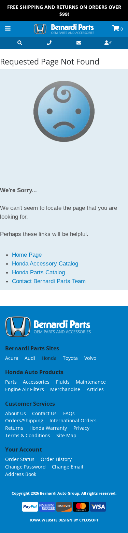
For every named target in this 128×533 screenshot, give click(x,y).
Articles (95, 389)
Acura (11, 358)
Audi (30, 358)
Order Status (19, 459)
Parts (11, 382)
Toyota (70, 358)
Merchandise (65, 389)
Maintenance (91, 382)
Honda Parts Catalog (38, 272)
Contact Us (44, 413)
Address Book (20, 474)
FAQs (69, 413)
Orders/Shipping (24, 420)
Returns (14, 428)
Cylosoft (88, 519)
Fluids (63, 382)
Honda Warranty (48, 428)
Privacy (81, 428)
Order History (56, 459)
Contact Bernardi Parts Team (49, 281)
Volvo (90, 358)
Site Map (66, 435)
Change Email (67, 466)
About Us (15, 413)
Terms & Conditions (27, 435)
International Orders (73, 420)
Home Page (27, 254)
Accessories (36, 382)
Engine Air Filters (24, 389)
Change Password (25, 466)
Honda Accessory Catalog (45, 263)
